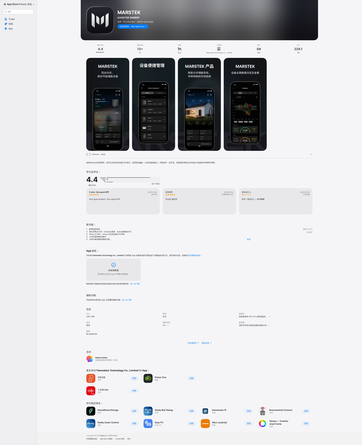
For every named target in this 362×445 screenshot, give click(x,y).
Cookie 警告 (120, 439)
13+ (164, 325)
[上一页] (83, 201)
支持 (128, 439)
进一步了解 (135, 284)
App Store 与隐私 (106, 439)
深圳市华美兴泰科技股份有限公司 (253, 325)
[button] (18, 19)
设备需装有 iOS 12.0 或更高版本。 (253, 316)
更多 (249, 239)
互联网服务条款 (91, 439)
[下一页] (315, 201)
